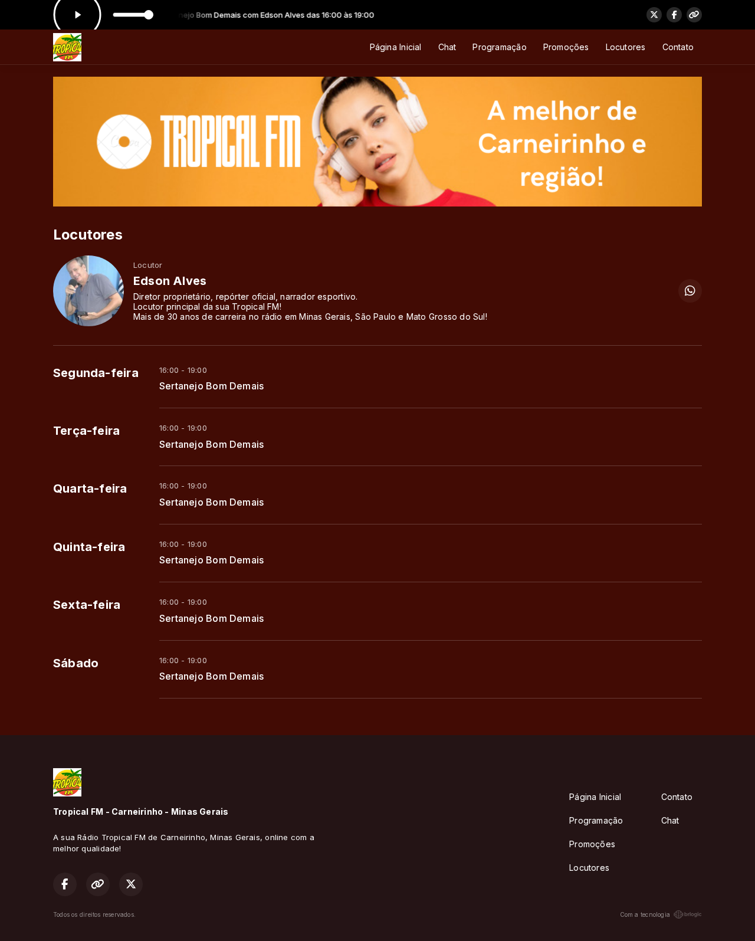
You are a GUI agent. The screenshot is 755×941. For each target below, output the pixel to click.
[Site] (694, 14)
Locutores (626, 47)
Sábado (76, 663)
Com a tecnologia (645, 914)
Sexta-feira (86, 605)
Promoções (566, 47)
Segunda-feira (96, 373)
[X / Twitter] (654, 14)
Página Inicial (396, 47)
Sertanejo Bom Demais (211, 386)
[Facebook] (674, 14)
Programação (499, 47)
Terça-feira (86, 431)
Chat (447, 47)
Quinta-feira (89, 547)
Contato (678, 47)
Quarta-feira (90, 488)
